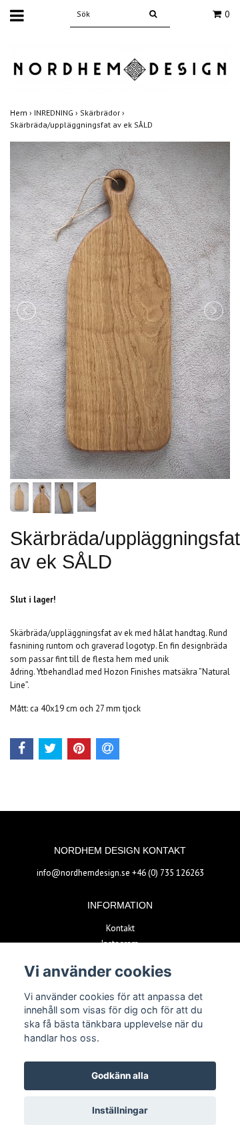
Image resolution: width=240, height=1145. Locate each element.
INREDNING (57, 113)
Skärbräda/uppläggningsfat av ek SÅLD (82, 125)
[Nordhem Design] (120, 68)
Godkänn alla (120, 1075)
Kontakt (120, 928)
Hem (22, 113)
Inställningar (120, 1110)
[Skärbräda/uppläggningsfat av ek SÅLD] (120, 311)
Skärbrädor (103, 113)
